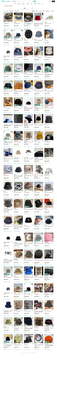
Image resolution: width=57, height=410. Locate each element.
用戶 (32, 8)
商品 (24, 8)
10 (34, 352)
